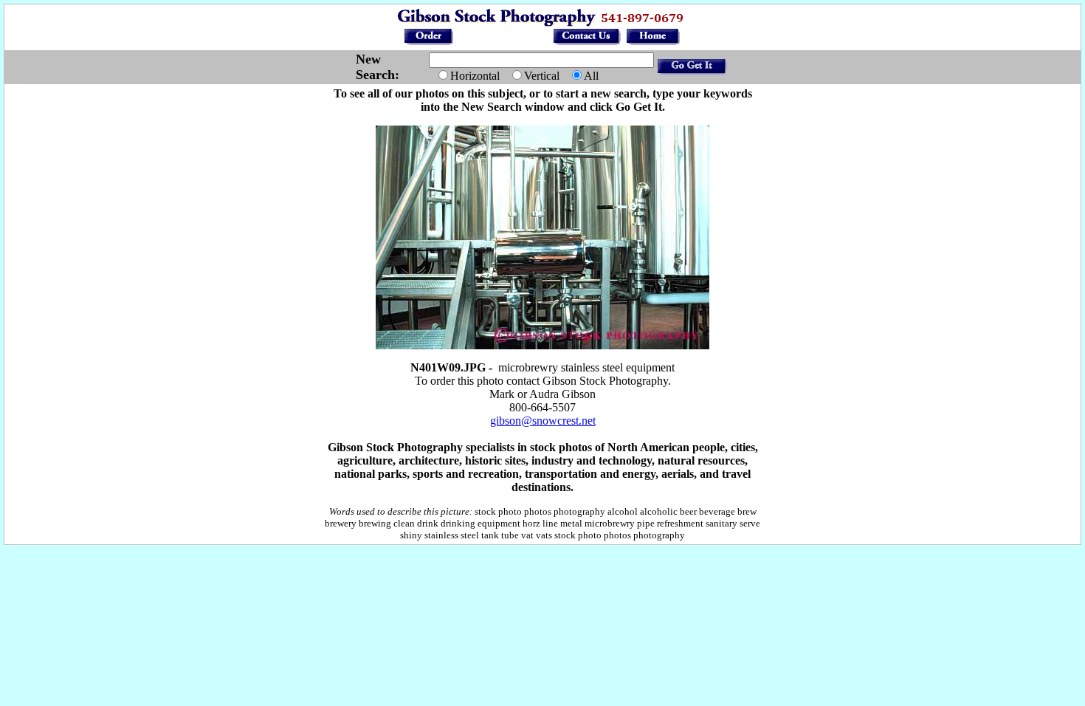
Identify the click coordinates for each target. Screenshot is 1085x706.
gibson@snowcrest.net (543, 420)
